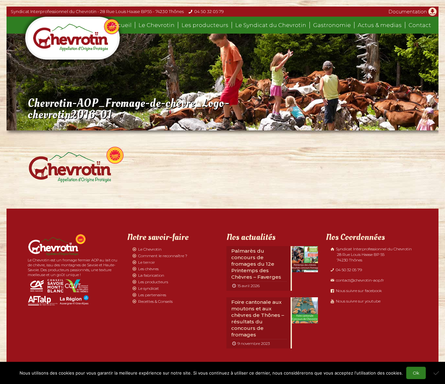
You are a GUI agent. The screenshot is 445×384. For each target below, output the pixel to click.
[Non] (437, 373)
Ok (416, 373)
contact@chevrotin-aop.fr (359, 280)
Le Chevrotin (150, 249)
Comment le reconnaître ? (162, 255)
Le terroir (146, 262)
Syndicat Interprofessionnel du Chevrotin (373, 254)
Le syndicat (148, 288)
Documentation (407, 11)
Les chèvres (148, 268)
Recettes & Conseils (155, 301)
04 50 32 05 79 (209, 11)
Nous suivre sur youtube (357, 301)
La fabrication (151, 275)
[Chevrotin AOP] (72, 38)
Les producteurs (153, 281)
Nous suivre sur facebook (358, 290)
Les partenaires (152, 294)
